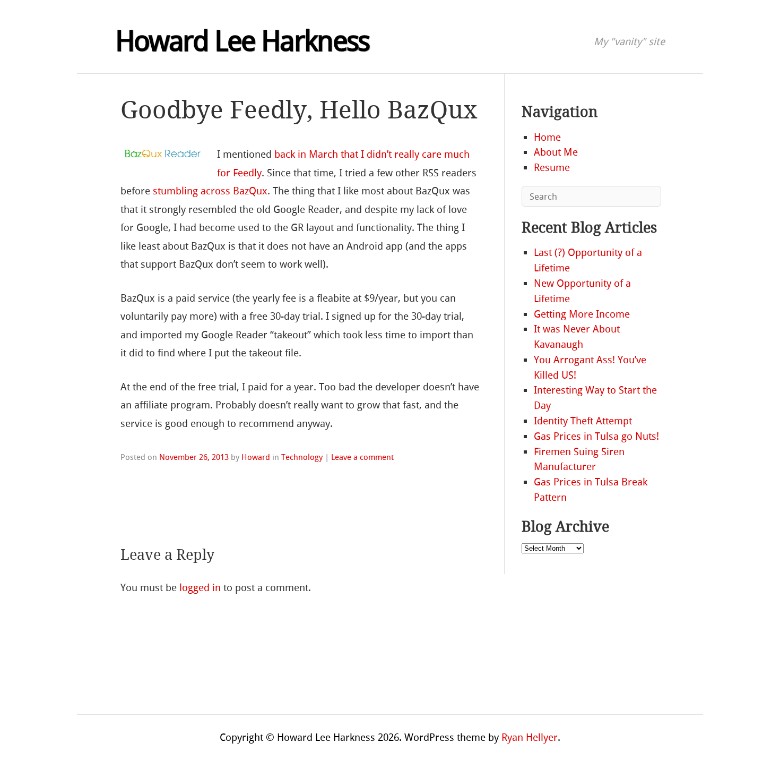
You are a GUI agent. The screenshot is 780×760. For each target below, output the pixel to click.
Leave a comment (362, 457)
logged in (200, 588)
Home (547, 137)
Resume (552, 167)
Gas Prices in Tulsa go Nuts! (596, 436)
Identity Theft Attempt (583, 421)
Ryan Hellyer (529, 737)
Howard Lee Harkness (242, 41)
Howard (255, 457)
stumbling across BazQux (210, 191)
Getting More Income (582, 314)
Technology (302, 457)
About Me (556, 152)
